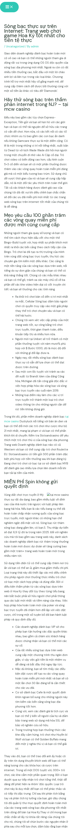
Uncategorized (15, 46)
